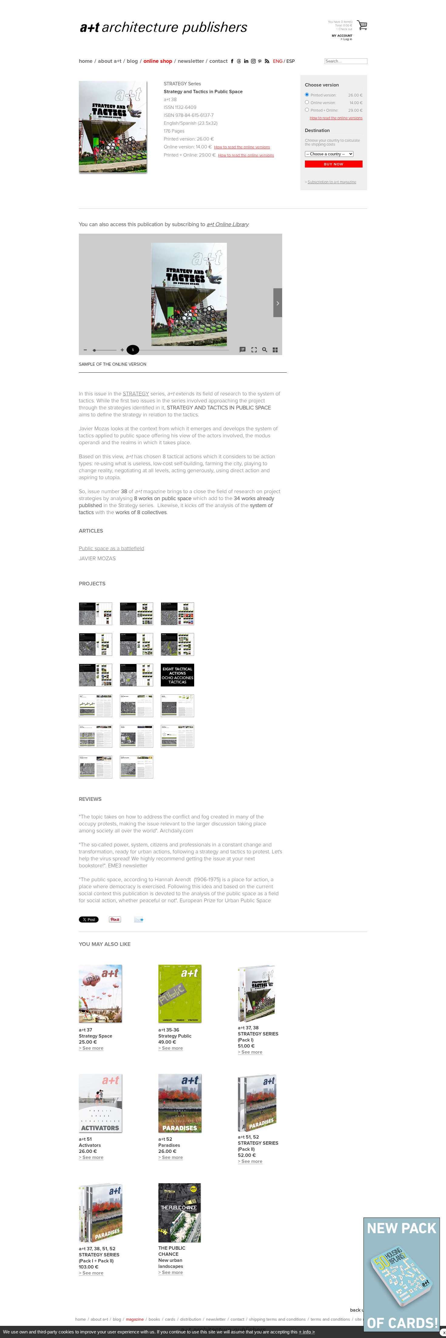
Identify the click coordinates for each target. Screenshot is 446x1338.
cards (170, 1319)
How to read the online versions (242, 147)
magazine (135, 1319)
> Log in (346, 39)
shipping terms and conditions (277, 1319)
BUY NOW (333, 164)
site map (363, 1319)
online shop (158, 61)
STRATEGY (136, 394)
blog (132, 61)
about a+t (109, 61)
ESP (290, 61)
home (86, 61)
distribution (190, 1319)
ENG (277, 61)
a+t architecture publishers (171, 27)
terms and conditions (330, 1319)
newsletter (191, 61)
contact (218, 61)
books (154, 1319)
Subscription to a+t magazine (332, 182)
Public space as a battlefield (111, 548)
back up (358, 1310)
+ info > (307, 1331)
